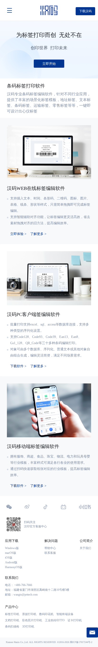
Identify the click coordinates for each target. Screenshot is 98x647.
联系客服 (50, 553)
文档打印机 (12, 620)
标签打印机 (12, 614)
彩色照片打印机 (32, 620)
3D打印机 (28, 626)
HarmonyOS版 (13, 567)
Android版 (11, 562)
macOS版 (10, 553)
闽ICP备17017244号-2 (81, 642)
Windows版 (12, 548)
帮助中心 (50, 548)
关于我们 (85, 548)
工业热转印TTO (55, 620)
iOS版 (8, 557)
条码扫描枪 (12, 626)
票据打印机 (29, 614)
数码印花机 (46, 614)
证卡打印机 (75, 620)
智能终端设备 (65, 614)
